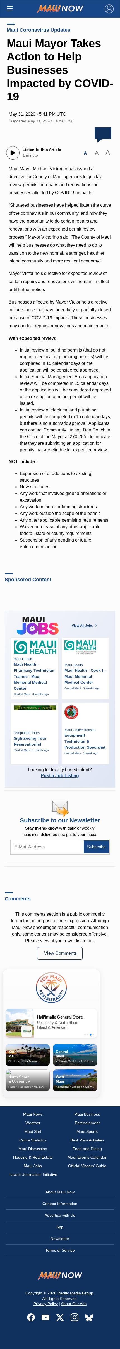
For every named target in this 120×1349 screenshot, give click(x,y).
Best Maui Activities (87, 1140)
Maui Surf (32, 1131)
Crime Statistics (33, 1140)
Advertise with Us (60, 1215)
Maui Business (87, 1114)
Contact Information (59, 1203)
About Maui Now (60, 1192)
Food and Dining (87, 1148)
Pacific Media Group (75, 1293)
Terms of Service (60, 1250)
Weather (32, 1123)
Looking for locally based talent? (60, 772)
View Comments (60, 953)
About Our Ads (74, 1304)
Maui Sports (87, 1131)
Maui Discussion (32, 1148)
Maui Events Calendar (87, 1157)
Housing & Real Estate (33, 1157)
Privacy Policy (45, 1304)
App (59, 1227)
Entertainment (87, 1123)
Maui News (33, 1114)
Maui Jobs (33, 1166)
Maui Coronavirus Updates (38, 30)
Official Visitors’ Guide (87, 1166)
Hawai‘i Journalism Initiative (33, 1174)
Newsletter (60, 1238)
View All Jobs (82, 626)
